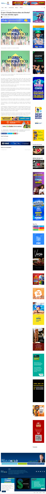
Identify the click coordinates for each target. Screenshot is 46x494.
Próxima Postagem (27, 149)
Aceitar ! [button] (4, 491)
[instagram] (42, 471)
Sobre (6, 7)
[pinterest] (44, 471)
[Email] (17, 133)
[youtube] (40, 471)
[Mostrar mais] (18, 133)
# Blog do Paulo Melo (8, 10)
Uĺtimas (16, 7)
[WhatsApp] (13, 133)
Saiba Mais (7, 490)
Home (3, 7)
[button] (42, 7)
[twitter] (38, 471)
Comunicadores (11, 7)
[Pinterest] (15, 133)
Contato (40, 492)
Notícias (21, 7)
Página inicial (2, 10)
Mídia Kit (44, 492)
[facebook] (36, 471)
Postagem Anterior (4, 149)
